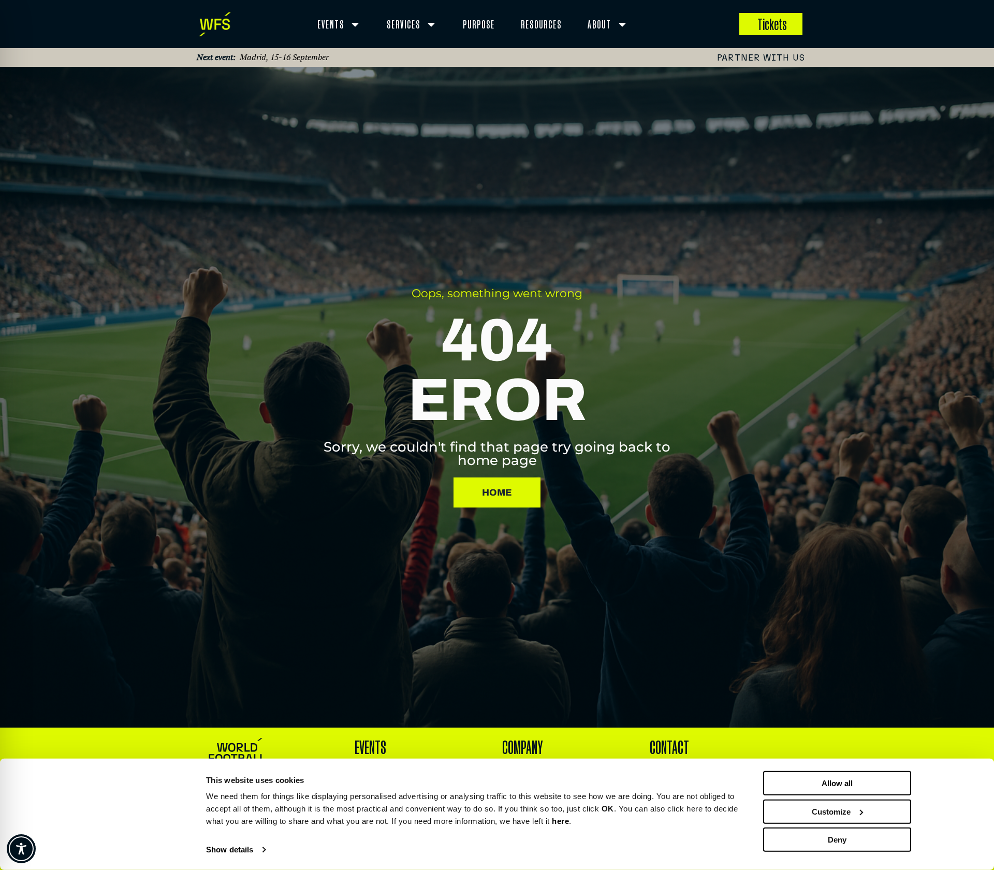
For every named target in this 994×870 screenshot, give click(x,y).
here (560, 821)
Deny (837, 839)
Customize (831, 811)
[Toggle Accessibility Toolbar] (21, 848)
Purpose (479, 24)
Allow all (837, 783)
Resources (541, 24)
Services (403, 24)
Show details (229, 849)
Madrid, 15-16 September (284, 57)
